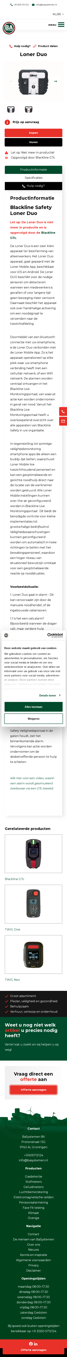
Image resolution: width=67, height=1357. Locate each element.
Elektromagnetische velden (34, 1197)
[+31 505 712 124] (63, 411)
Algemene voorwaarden (33, 1260)
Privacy (33, 1265)
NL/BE (57, 14)
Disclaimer (33, 1270)
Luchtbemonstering (33, 1192)
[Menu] (56, 24)
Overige (33, 1218)
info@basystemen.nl (46, 4)
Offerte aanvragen (33, 1350)
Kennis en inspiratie (33, 1255)
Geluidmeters (33, 1187)
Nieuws (33, 1249)
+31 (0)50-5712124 (44, 1331)
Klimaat (33, 1213)
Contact (33, 1234)
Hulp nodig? (22, 46)
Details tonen (47, 695)
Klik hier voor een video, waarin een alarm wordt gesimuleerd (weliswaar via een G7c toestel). (32, 783)
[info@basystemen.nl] (63, 421)
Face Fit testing (33, 1207)
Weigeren (33, 718)
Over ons (33, 1244)
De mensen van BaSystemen (33, 1239)
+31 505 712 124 (21, 4)
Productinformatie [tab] (33, 169)
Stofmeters (34, 1181)
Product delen (47, 46)
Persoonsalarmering (33, 1202)
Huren (33, 142)
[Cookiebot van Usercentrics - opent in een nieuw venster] (48, 635)
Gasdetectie (33, 1176)
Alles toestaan (33, 706)
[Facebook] (31, 1343)
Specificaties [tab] (33, 177)
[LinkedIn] (36, 1343)
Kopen (33, 132)
